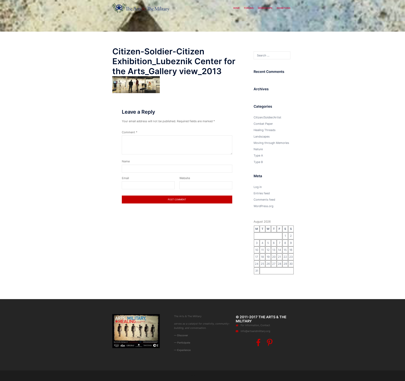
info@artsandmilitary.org (255, 331)
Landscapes (262, 136)
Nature (258, 149)
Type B (258, 162)
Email (125, 178)
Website (184, 178)
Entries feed (262, 193)
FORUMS (249, 8)
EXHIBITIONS (283, 8)
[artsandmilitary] (140, 7)
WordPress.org (263, 206)
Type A (258, 155)
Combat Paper (263, 123)
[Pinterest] (270, 344)
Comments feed (264, 199)
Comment (129, 132)
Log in (258, 187)
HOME (236, 8)
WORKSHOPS (265, 8)
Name (126, 161)
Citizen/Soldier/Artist (267, 117)
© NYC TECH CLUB (203, 375)
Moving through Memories (271, 142)
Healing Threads (264, 130)
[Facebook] (258, 344)
